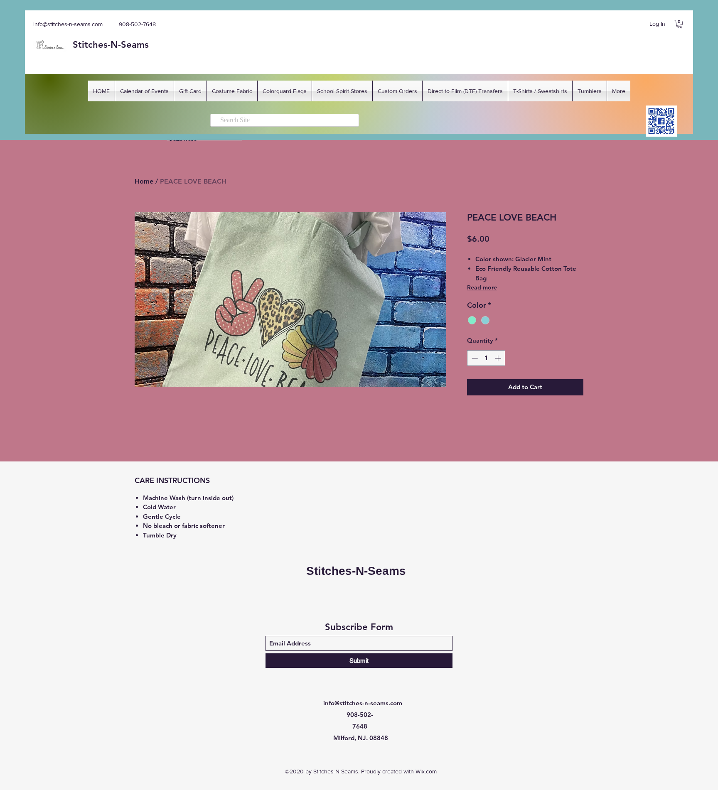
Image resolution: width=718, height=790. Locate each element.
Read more (482, 287)
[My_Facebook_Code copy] (661, 121)
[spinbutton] (486, 358)
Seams (135, 44)
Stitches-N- (97, 44)
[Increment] (498, 358)
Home (144, 181)
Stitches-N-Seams (356, 570)
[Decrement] (473, 358)
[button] (679, 24)
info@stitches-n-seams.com (68, 24)
